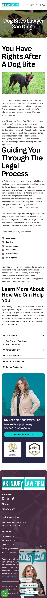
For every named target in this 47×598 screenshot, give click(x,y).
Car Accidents (12, 335)
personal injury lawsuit (31, 214)
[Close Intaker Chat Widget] (44, 545)
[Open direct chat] (41, 545)
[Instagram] (8, 498)
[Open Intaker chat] (22, 597)
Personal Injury (12, 350)
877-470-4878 (11, 324)
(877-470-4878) (9, 576)
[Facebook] (3, 498)
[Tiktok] (13, 498)
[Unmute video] (32, 568)
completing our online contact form (17, 321)
